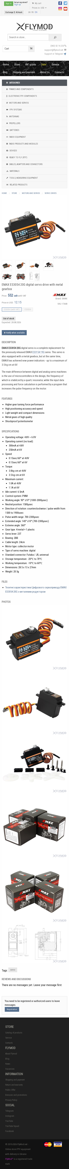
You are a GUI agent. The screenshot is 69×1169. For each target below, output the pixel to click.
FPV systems (15, 109)
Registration (12, 1009)
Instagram (9, 1116)
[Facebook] (60, 3)
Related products (18, 185)
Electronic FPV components (22, 96)
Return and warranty (14, 1085)
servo (12, 970)
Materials (14, 171)
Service (55, 64)
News (7, 1064)
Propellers (14, 123)
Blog (5, 72)
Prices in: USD (38, 8)
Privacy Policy (11, 1100)
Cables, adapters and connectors (25, 164)
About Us (45, 72)
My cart (37, 3)
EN (36, 12)
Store (17, 64)
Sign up (17, 4)
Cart (7, 48)
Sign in (9, 3)
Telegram (9, 1111)
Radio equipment (17, 137)
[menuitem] (6, 64)
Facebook (9, 1131)
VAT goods (30, 64)
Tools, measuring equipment (23, 178)
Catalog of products (13, 1032)
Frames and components (20, 89)
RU (32, 12)
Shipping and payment (24, 72)
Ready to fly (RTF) (18, 157)
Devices (13, 150)
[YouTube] (65, 8)
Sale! (43, 64)
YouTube (9, 1121)
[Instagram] (60, 8)
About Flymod (11, 1053)
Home (6, 64)
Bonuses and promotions (16, 1095)
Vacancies (10, 1069)
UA (29, 12)
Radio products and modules (23, 144)
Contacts (59, 72)
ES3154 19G (38, 352)
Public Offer (10, 1090)
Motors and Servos (19, 103)
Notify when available (15, 333)
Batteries (14, 130)
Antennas (14, 116)
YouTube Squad (12, 1126)
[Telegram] (65, 3)
